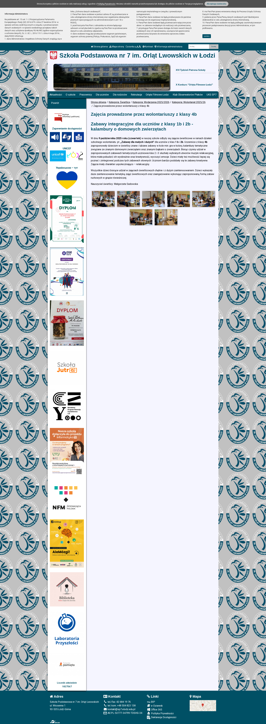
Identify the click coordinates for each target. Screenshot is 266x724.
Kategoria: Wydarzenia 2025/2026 (151, 102)
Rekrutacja (136, 94)
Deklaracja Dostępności (163, 717)
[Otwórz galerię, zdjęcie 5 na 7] (203, 199)
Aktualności (56, 94)
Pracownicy (85, 94)
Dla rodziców (120, 94)
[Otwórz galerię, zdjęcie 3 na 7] (153, 199)
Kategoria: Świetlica (119, 102)
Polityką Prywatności (106, 4)
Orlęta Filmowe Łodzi (157, 94)
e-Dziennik (156, 705)
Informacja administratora (169, 46)
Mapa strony (117, 46)
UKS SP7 (211, 94)
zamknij (207, 36)
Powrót (55, 103)
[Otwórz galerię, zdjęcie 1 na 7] (103, 199)
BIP (152, 701)
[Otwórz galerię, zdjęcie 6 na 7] (141, 217)
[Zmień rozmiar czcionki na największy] (140, 46)
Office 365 (156, 709)
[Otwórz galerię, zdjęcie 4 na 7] (178, 199)
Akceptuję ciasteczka (216, 4)
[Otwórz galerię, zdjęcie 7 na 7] (166, 217)
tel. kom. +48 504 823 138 (121, 705)
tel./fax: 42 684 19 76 (119, 701)
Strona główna (100, 46)
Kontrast (148, 46)
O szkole (70, 94)
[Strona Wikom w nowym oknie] (55, 721)
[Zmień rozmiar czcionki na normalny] (136, 46)
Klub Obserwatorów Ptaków (188, 94)
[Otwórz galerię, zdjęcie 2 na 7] (128, 199)
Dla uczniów (102, 94)
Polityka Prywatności (162, 713)
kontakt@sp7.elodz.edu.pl (121, 709)
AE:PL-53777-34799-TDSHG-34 (124, 713)
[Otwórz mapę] (203, 705)
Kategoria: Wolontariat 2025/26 (189, 102)
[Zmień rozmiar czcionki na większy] (138, 46)
